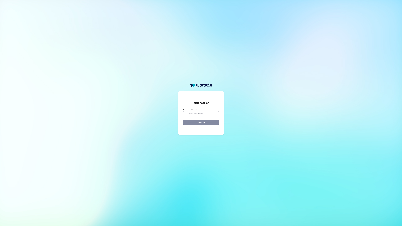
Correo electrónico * (190, 110)
